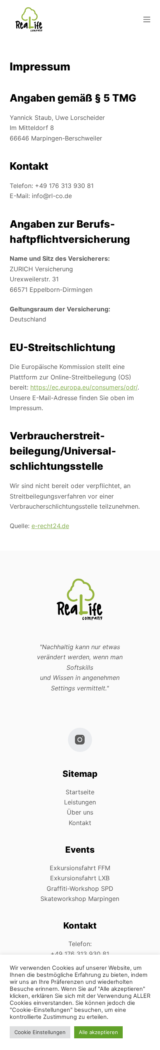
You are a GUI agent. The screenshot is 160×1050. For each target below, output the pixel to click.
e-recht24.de (50, 526)
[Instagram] (80, 740)
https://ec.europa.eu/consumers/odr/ (83, 387)
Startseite (80, 792)
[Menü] (146, 19)
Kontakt (80, 823)
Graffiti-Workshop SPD (80, 888)
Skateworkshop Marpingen (79, 899)
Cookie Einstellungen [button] (40, 1032)
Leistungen (80, 802)
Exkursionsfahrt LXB (80, 878)
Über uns (80, 812)
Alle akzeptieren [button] (98, 1032)
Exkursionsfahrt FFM (80, 868)
